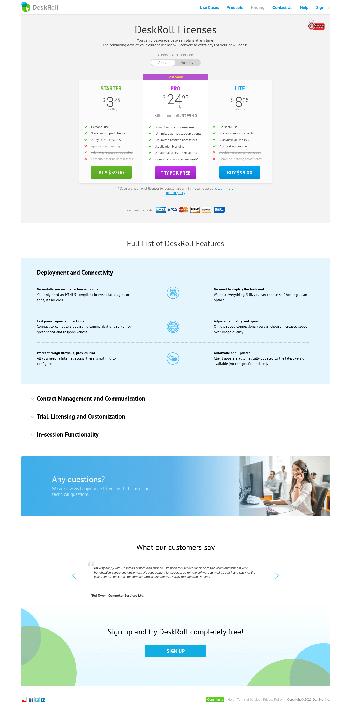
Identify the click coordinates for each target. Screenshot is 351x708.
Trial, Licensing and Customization (81, 416)
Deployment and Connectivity (75, 272)
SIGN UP (176, 651)
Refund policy (175, 193)
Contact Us (282, 7)
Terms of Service (248, 699)
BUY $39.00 (111, 173)
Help (304, 7)
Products (235, 7)
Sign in (322, 7)
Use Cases (209, 7)
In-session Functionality (67, 434)
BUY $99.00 (239, 173)
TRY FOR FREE (175, 173)
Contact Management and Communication (91, 398)
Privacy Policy (273, 699)
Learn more (225, 188)
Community (215, 699)
